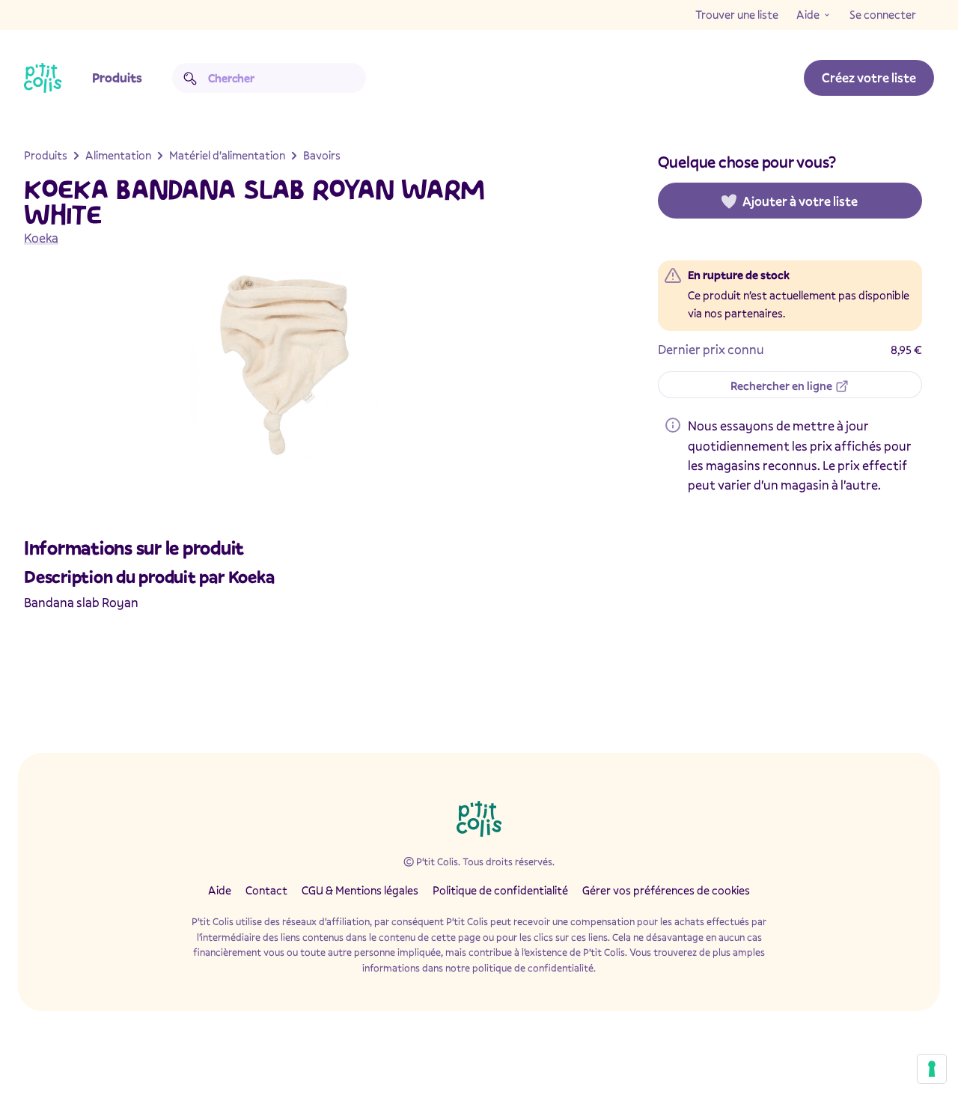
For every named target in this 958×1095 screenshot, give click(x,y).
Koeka (41, 237)
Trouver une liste (736, 14)
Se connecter (882, 14)
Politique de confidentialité (500, 889)
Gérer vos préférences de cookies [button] (666, 889)
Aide (808, 14)
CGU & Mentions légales (360, 889)
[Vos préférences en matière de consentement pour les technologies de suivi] (932, 1069)
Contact (266, 889)
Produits (117, 77)
